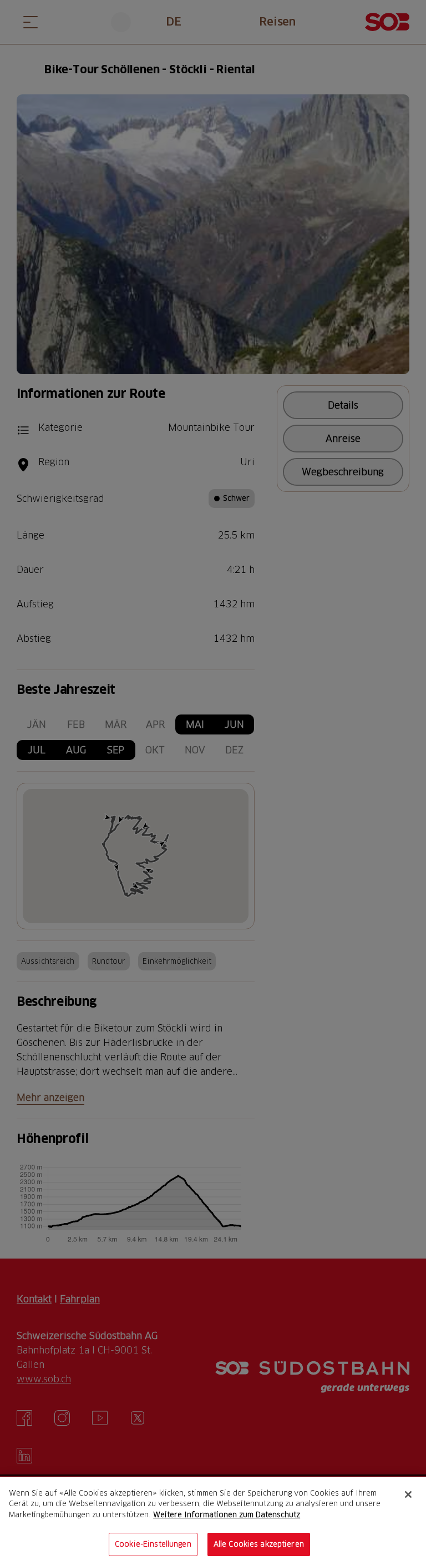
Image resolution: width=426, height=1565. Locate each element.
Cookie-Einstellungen (153, 1544)
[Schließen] (408, 1494)
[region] (213, 1521)
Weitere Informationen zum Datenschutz (226, 1514)
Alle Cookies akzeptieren (259, 1544)
